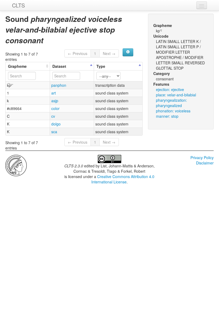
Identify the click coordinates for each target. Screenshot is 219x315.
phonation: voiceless (173, 110)
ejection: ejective (170, 89)
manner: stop (167, 116)
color (55, 108)
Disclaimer (205, 163)
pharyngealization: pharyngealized (171, 102)
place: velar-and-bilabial (176, 94)
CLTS (18, 5)
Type (100, 66)
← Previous (77, 53)
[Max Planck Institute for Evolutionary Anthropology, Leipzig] (16, 165)
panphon (58, 85)
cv (53, 116)
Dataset (59, 66)
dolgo (56, 124)
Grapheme (17, 66)
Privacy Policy (202, 157)
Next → (109, 53)
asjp (54, 100)
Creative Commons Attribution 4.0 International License (123, 179)
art (53, 93)
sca (54, 131)
